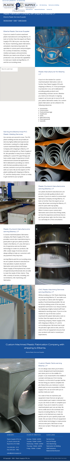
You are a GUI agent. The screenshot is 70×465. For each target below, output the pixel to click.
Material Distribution (40, 9)
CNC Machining (43, 5)
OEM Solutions (29, 9)
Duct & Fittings (34, 5)
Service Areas (7, 20)
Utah (15, 20)
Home (27, 5)
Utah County (22, 20)
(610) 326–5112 (13, 0)
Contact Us (49, 9)
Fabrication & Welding (54, 5)
